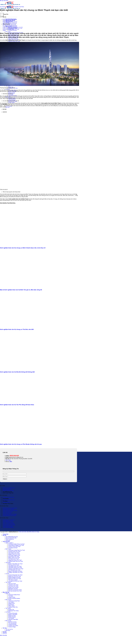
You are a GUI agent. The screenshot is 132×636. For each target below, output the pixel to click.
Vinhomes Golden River (8, 499)
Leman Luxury (11, 597)
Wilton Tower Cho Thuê (13, 39)
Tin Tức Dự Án (9, 629)
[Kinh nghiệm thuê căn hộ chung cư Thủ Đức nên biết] (26, 326)
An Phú (7, 573)
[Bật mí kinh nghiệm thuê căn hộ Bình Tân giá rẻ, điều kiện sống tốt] (26, 287)
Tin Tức (5, 628)
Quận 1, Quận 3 (9, 542)
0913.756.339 (3, 635)
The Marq (10, 596)
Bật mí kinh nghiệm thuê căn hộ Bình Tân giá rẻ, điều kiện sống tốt (21, 290)
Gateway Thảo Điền (13, 619)
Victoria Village (11, 102)
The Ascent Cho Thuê (13, 565)
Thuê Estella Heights (8, 526)
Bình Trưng (8, 620)
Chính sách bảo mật (23, 531)
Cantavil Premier (11, 100)
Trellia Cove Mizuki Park (9, 488)
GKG (10, 461)
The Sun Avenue (12, 623)
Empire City (10, 87)
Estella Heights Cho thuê (14, 577)
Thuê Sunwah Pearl (8, 511)
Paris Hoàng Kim (7, 489)
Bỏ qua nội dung (4, 0)
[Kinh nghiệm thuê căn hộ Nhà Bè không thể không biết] (26, 369)
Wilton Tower (11, 605)
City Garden (11, 602)
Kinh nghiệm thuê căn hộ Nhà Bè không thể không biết (17, 372)
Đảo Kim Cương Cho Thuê (15, 589)
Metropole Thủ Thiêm (13, 610)
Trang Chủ (5, 14)
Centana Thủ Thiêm (13, 625)
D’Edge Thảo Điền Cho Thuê (15, 572)
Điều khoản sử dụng (34, 531)
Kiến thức (8, 107)
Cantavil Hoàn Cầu (13, 607)
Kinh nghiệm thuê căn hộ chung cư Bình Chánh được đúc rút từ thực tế (22, 248)
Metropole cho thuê (13, 588)
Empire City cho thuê (13, 587)
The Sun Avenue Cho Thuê (15, 591)
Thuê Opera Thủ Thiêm (8, 509)
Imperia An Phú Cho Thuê (14, 578)
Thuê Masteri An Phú (8, 521)
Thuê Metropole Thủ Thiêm (9, 515)
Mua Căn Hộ (6, 592)
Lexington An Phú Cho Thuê (15, 581)
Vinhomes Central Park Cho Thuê (16, 550)
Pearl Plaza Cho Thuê (13, 556)
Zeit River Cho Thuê (13, 586)
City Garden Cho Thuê (13, 552)
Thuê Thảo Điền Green (8, 527)
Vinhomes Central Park (8, 497)
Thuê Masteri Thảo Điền (9, 520)
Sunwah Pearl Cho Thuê (14, 551)
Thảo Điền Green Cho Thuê (15, 567)
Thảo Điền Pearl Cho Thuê (14, 566)
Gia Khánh (2, 6)
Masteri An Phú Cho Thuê (14, 576)
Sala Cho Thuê (12, 583)
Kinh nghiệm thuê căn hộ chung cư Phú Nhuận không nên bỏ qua (21, 444)
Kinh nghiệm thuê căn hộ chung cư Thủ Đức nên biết (17, 329)
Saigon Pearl (11, 603)
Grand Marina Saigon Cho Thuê (16, 545)
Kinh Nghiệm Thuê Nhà (18, 6)
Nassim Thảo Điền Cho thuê (15, 571)
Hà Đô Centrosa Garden (14, 598)
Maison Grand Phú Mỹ (8, 490)
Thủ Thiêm (8, 582)
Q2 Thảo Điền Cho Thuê (14, 570)
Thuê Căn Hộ (6, 541)
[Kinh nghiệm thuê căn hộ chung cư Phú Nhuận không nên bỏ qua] (26, 441)
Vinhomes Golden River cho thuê (16, 544)
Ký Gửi (4, 631)
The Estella (10, 94)
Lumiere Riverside (12, 613)
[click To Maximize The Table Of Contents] (2, 14)
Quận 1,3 (8, 593)
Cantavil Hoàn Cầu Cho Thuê (15, 561)
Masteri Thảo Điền (12, 614)
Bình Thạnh (8, 31)
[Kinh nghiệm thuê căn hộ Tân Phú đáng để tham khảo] (26, 402)
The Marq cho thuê (12, 30)
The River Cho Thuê (13, 584)
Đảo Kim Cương (12, 621)
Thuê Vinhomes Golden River (10, 510)
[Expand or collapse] (0, 17)
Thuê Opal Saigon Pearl (14, 555)
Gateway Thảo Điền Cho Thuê (15, 568)
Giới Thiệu (8, 460)
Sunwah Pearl (6, 502)
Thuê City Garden (7, 513)
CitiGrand (8, 540)
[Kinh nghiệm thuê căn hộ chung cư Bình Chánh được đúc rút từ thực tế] (26, 245)
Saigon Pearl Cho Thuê (14, 554)
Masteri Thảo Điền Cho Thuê (15, 563)
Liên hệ (5, 633)
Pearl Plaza (11, 604)
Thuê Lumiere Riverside (9, 523)
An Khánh (8, 89)
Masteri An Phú (11, 92)
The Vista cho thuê (12, 579)
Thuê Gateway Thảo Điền (9, 525)
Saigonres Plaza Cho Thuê (14, 41)
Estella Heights (12, 617)
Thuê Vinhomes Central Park (10, 508)
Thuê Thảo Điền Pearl (8, 522)
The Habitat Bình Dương (12, 536)
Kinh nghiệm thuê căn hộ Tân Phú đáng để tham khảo (17, 404)
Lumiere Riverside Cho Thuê (15, 575)
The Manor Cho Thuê (13, 558)
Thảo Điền (8, 562)
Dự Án (4, 17)
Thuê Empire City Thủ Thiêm (10, 514)
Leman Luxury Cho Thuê (14, 546)
